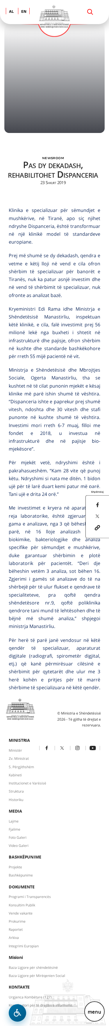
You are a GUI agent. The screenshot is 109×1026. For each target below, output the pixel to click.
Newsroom (53, 158)
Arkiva (14, 937)
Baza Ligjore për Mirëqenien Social (37, 975)
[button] (97, 527)
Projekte (15, 867)
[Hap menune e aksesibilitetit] (17, 1013)
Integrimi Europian (24, 946)
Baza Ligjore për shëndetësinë (33, 967)
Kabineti (15, 775)
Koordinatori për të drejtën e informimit (40, 1005)
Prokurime (17, 921)
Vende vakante (21, 913)
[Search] (90, 12)
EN (23, 12)
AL (11, 12)
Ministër (15, 750)
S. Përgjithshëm (21, 766)
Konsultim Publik (22, 905)
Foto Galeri (17, 837)
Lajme (14, 821)
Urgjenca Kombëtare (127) (30, 997)
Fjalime (14, 829)
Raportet (16, 929)
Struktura (16, 791)
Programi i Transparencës (30, 896)
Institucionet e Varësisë (27, 783)
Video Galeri (18, 845)
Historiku (16, 799)
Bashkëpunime (21, 875)
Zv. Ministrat (19, 758)
